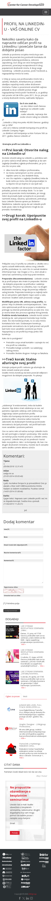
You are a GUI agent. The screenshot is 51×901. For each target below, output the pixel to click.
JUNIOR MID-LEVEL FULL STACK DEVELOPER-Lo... (30, 706)
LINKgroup (32, 894)
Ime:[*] (6, 529)
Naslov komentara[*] (12, 553)
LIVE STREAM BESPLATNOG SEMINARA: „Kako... (32, 628)
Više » (23, 644)
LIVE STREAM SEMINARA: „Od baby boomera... (32, 672)
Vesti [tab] (25, 696)
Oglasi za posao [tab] (13, 696)
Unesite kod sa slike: (12, 595)
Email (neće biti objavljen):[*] (15, 545)
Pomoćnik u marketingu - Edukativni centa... (30, 744)
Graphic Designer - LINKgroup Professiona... (32, 725)
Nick (5, 537)
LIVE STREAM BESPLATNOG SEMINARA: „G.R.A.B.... (32, 652)
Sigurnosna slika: (11, 587)
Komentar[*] (9, 560)
